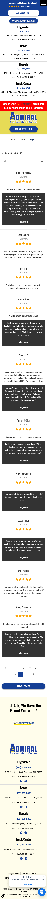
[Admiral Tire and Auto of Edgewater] (23, 117)
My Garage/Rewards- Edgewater (23, 21)
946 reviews (26, 7)
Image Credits (13, 874)
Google (25, 781)
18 (35, 668)
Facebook (21, 781)
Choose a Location (12, 153)
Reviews (22, 140)
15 (17, 668)
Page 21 (33, 140)
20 (14, 674)
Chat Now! (27, 884)
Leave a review (23, 686)
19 (41, 668)
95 (32, 674)
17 (30, 668)
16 (23, 668)
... (11, 668)
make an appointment (23, 129)
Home (13, 140)
